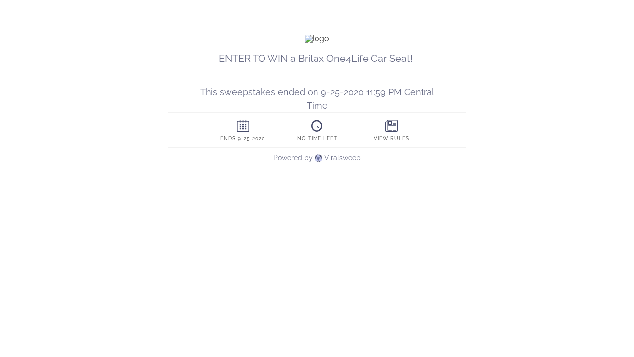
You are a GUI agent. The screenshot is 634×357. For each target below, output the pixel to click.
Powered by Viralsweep (317, 158)
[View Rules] (391, 130)
